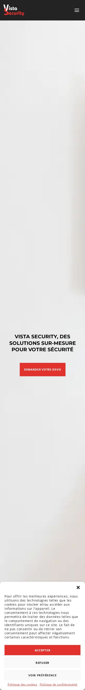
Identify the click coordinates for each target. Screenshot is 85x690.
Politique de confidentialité (59, 684)
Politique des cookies (22, 684)
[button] (78, 587)
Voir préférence (42, 675)
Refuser (42, 663)
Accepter (43, 650)
